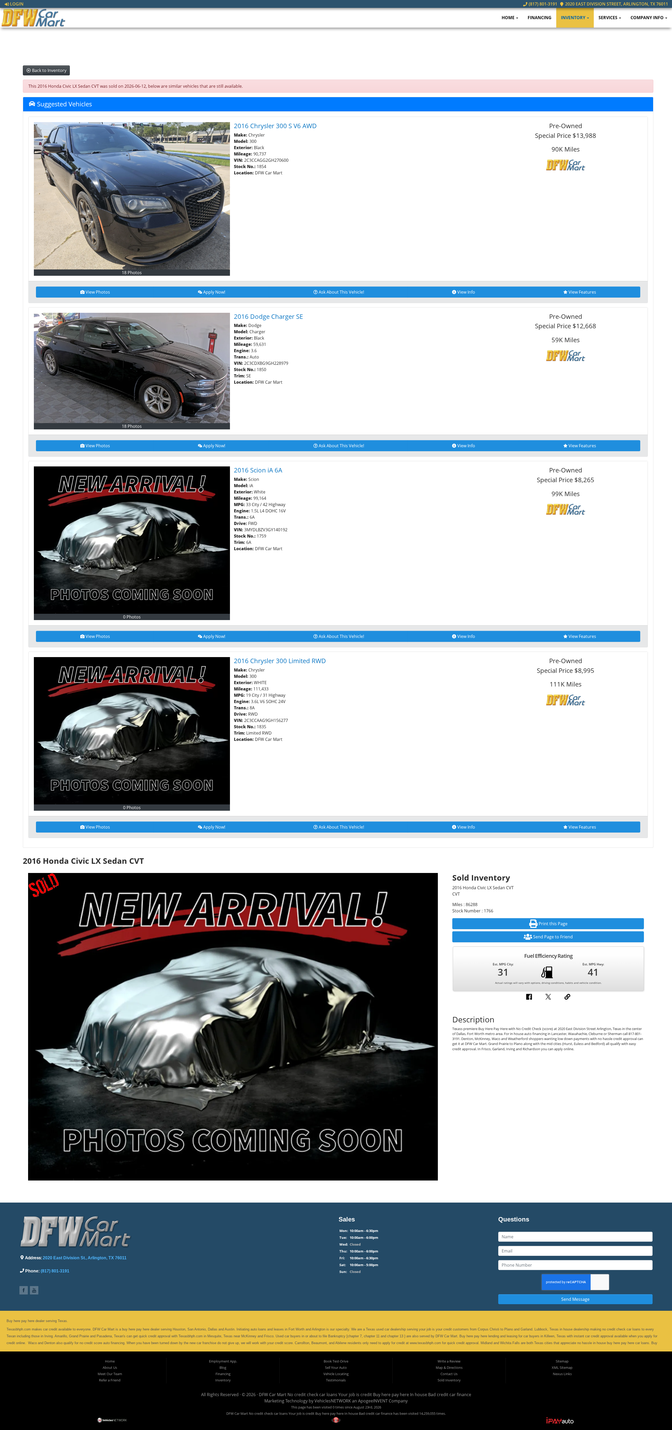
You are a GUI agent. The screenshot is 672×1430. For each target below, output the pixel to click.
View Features (582, 292)
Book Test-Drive (336, 1361)
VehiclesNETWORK (332, 1401)
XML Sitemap (562, 1367)
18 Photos (132, 272)
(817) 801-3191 (542, 4)
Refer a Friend (109, 1380)
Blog (222, 1367)
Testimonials (336, 1380)
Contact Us (449, 1373)
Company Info (648, 17)
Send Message (575, 1299)
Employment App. (223, 1361)
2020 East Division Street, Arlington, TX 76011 (616, 4)
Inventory (573, 17)
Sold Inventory (449, 1380)
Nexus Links (562, 1373)
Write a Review (449, 1361)
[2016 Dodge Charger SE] (132, 368)
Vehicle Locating (336, 1373)
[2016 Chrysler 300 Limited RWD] (132, 730)
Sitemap (562, 1361)
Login (16, 4)
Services (608, 17)
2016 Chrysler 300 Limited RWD (280, 660)
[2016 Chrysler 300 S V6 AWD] (132, 195)
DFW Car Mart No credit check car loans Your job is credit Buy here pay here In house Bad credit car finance (365, 1394)
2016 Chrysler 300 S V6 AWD (275, 125)
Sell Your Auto (336, 1367)
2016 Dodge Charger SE (268, 316)
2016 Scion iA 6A (258, 470)
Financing (540, 17)
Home (509, 17)
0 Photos (132, 617)
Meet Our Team (110, 1373)
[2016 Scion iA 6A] (132, 540)
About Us (110, 1367)
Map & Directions (449, 1367)
